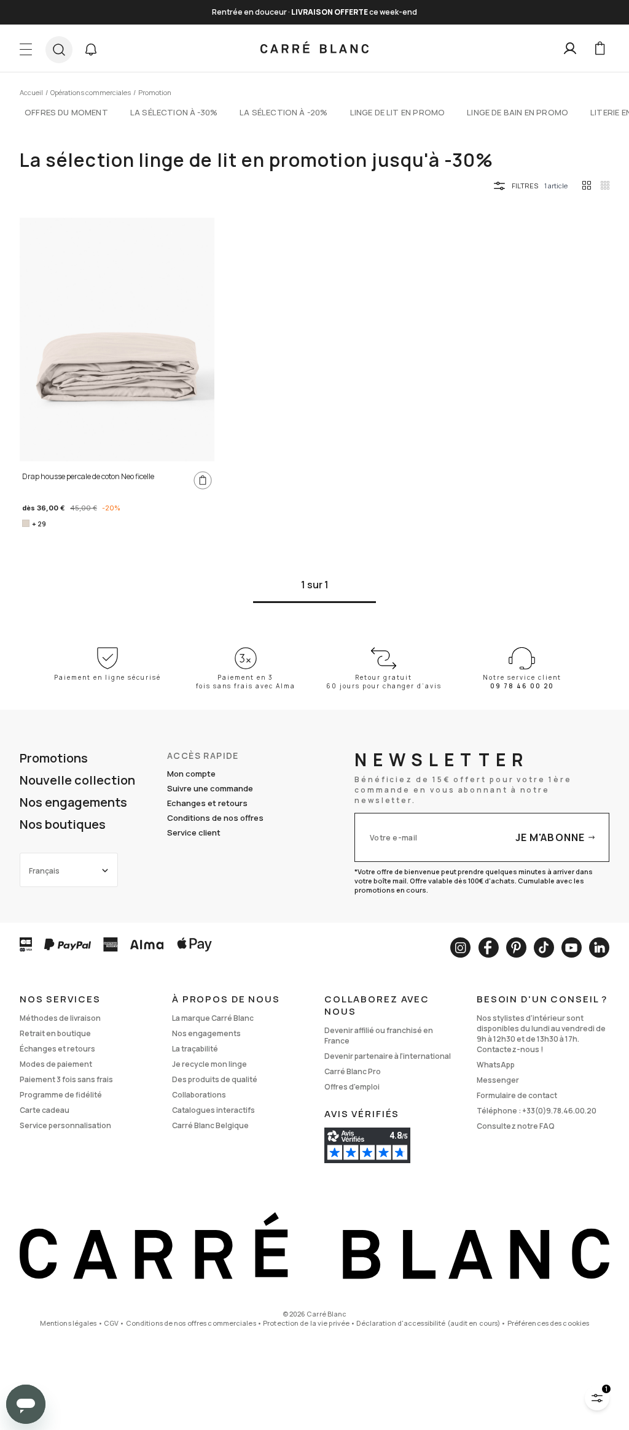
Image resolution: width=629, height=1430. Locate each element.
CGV (111, 1323)
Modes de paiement (56, 1064)
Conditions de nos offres (215, 817)
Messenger (498, 1080)
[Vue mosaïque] (605, 185)
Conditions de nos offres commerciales (191, 1323)
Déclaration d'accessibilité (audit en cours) (428, 1323)
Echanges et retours (207, 803)
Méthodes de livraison (60, 1018)
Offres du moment (66, 112)
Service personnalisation (65, 1125)
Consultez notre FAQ (516, 1126)
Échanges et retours (57, 1049)
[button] (91, 49)
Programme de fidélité (61, 1095)
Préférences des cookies (548, 1323)
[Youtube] (571, 947)
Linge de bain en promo (517, 112)
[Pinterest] (516, 947)
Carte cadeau (44, 1110)
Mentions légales (68, 1323)
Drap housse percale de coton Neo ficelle (88, 476)
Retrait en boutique (55, 1033)
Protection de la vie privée (306, 1323)
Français (44, 871)
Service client (194, 832)
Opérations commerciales (90, 92)
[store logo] (314, 48)
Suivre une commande (210, 788)
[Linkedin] (599, 947)
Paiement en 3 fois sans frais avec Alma (245, 681)
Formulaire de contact (517, 1095)
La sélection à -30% (173, 112)
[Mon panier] (599, 48)
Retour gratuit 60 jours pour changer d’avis (384, 681)
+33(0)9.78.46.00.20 (559, 1110)
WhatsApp (496, 1064)
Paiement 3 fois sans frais (66, 1079)
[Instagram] (460, 947)
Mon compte (191, 773)
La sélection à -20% (283, 112)
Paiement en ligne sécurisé (107, 677)
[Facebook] (488, 947)
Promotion (154, 92)
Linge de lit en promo (397, 112)
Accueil (31, 92)
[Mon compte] (570, 48)
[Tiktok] (544, 947)
